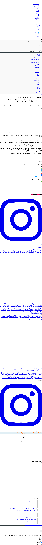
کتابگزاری (37, 11)
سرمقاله (37, 34)
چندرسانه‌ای (38, 55)
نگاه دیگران (37, 29)
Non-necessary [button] (40, 541)
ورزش (38, 21)
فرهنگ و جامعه (38, 69)
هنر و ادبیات (38, 9)
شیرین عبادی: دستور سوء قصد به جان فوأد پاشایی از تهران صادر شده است (27, 503)
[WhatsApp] (21, 168)
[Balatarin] (21, 171)
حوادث (38, 22)
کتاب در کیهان (37, 65)
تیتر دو (38, 36)
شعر (38, 15)
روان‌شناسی (37, 73)
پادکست (38, 58)
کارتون (38, 10)
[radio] (20, 155)
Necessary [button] (40, 537)
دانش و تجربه (37, 24)
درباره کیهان (37, 92)
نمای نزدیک (37, 3)
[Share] (21, 175)
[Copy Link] (21, 172)
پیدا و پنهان (37, 33)
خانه (39, 37)
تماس (39, 44)
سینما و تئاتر (37, 66)
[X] (21, 166)
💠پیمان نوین (37, 32)
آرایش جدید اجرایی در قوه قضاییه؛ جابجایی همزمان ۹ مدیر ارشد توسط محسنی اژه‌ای (25, 510)
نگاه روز (38, 28)
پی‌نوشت (37, 8)
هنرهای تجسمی (37, 13)
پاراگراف (37, 7)
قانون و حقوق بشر (36, 27)
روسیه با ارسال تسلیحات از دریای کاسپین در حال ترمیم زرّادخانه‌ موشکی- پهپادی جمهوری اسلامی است (23, 508)
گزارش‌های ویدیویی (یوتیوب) (35, 5)
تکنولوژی (37, 23)
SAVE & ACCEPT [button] (39, 544)
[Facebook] (21, 167)
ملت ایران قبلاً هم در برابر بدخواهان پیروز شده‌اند (30, 501)
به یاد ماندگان (37, 20)
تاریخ (38, 17)
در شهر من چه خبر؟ (36, 16)
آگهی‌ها (39, 45)
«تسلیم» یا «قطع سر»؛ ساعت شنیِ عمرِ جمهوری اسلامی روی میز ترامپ (27, 521)
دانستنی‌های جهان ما (36, 4)
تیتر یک (38, 35)
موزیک (38, 14)
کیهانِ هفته (38, 88)
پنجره (38, 2)
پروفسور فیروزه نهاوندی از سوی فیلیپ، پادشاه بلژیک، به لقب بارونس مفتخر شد (26, 519)
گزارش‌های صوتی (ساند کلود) (35, 62)
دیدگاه (38, 84)
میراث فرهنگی (37, 18)
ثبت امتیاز (40, 161)
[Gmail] (21, 173)
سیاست (39, 25)
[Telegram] (21, 170)
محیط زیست (37, 81)
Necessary (39, 538)
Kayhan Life (38, 54)
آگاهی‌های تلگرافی (36, 6)
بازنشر (38, 31)
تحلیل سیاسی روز (36, 26)
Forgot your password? (39, 49)
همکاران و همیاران (38, 43)
